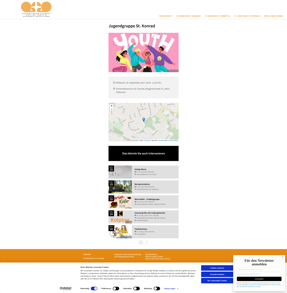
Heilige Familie (165, 16)
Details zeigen (169, 289)
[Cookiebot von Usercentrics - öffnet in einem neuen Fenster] (65, 288)
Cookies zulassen (217, 268)
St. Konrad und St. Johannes (188, 16)
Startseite (87, 254)
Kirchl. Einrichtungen (273, 16)
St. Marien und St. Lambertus (217, 16)
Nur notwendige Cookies (217, 281)
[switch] (116, 288)
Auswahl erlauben (217, 274)
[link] (165, 16)
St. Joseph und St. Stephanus (246, 16)
